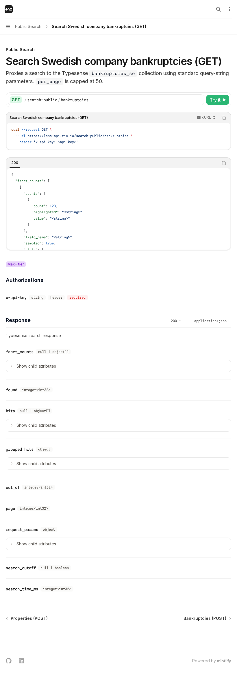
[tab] (15, 162)
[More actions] (229, 9)
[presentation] (118, 209)
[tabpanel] (118, 209)
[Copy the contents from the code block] (223, 117)
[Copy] (199, 100)
